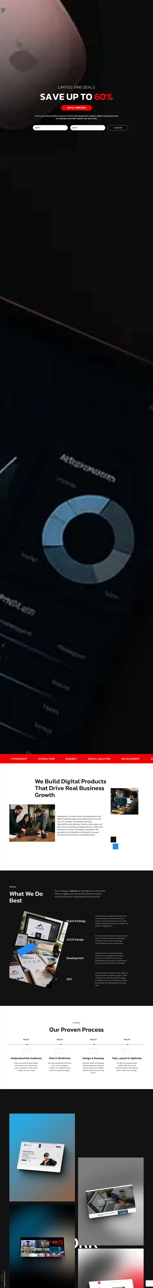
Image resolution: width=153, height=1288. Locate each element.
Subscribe (118, 281)
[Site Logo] (3, 10)
